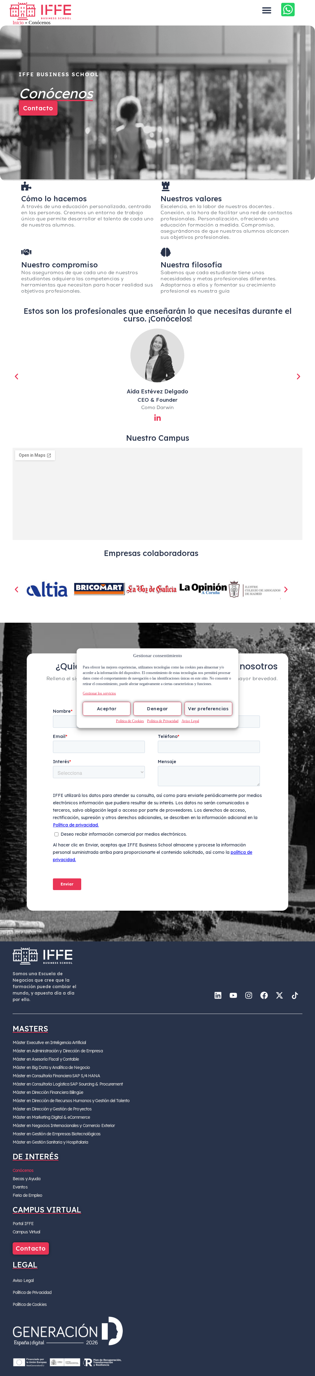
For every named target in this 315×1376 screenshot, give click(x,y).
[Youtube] (233, 995)
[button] (266, 10)
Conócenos (23, 1170)
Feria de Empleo (27, 1195)
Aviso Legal (190, 721)
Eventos (20, 1187)
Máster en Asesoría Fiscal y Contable (46, 1059)
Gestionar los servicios (99, 693)
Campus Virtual (26, 1232)
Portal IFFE (23, 1223)
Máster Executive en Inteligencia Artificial (49, 1042)
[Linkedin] (217, 995)
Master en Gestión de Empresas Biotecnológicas (57, 1134)
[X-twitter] (279, 995)
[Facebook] (264, 995)
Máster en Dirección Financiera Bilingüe (48, 1092)
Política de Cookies (130, 721)
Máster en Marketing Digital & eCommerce (51, 1117)
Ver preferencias (208, 709)
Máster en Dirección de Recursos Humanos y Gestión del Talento (71, 1100)
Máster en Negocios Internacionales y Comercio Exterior (64, 1125)
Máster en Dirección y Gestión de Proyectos (52, 1109)
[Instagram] (248, 995)
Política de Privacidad (162, 721)
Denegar (157, 709)
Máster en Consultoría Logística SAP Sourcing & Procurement (68, 1084)
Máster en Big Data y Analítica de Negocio (51, 1067)
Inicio (18, 22)
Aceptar (107, 709)
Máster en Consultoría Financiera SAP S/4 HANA (56, 1075)
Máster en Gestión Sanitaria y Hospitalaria (50, 1142)
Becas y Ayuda (26, 1178)
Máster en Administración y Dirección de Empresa (58, 1051)
